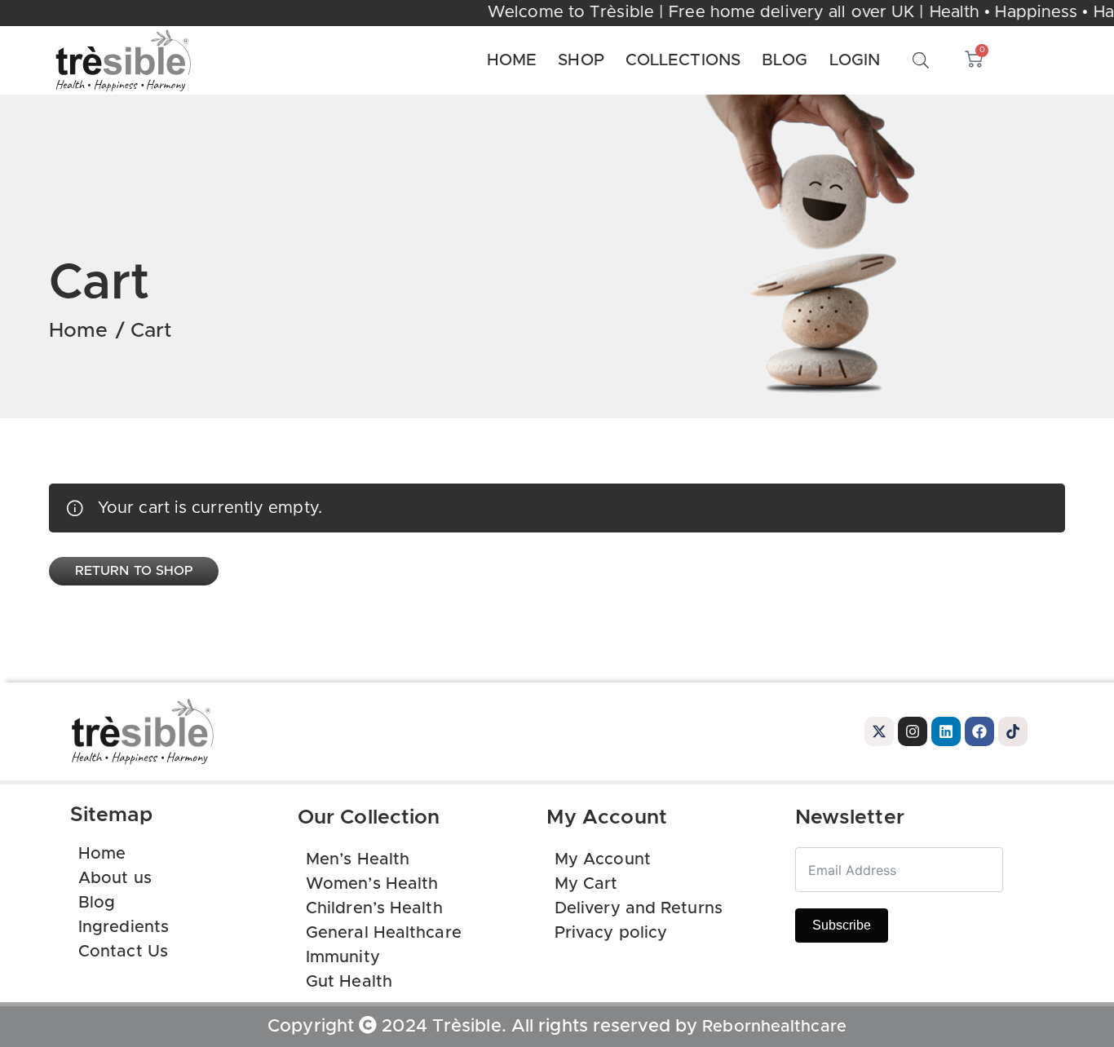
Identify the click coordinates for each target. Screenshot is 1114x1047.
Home (78, 330)
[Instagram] (912, 731)
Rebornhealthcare (774, 1026)
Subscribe (841, 925)
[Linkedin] (946, 731)
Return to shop (133, 570)
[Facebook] (979, 731)
